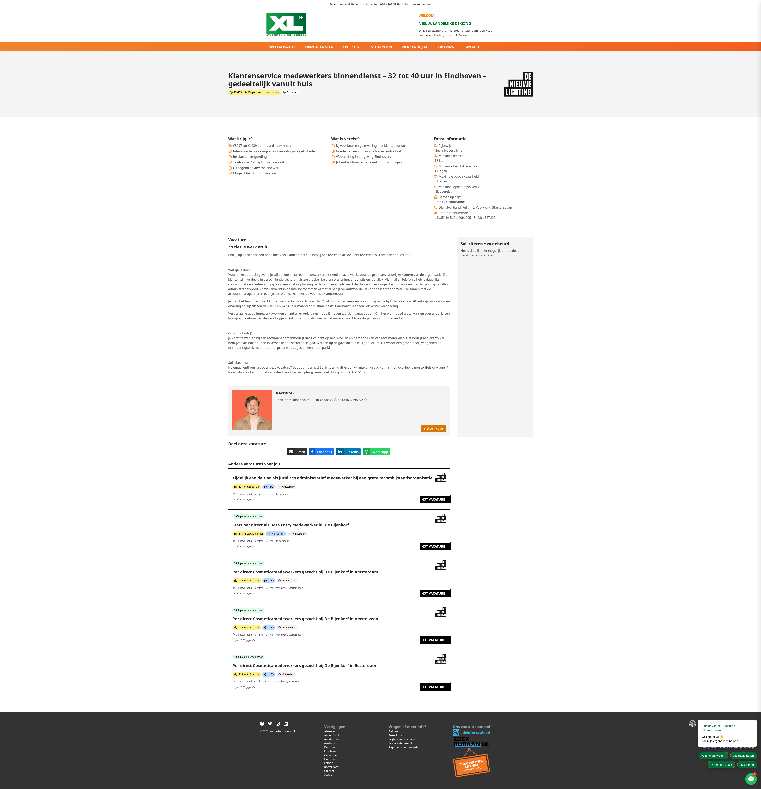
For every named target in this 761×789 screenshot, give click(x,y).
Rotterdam (331, 767)
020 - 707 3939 (390, 4)
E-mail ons (395, 735)
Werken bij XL (415, 46)
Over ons (352, 46)
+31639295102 (322, 400)
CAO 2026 (446, 46)
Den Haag (330, 747)
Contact (471, 46)
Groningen (331, 755)
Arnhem (329, 743)
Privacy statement (400, 743)
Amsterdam (332, 739)
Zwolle (328, 775)
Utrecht (329, 771)
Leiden (328, 763)
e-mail (427, 4)
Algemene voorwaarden (404, 747)
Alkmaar (329, 731)
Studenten (381, 46)
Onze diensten (319, 46)
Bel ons (393, 731)
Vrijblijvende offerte (402, 739)
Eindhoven (331, 751)
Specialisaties (282, 46)
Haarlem (330, 759)
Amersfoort (331, 735)
